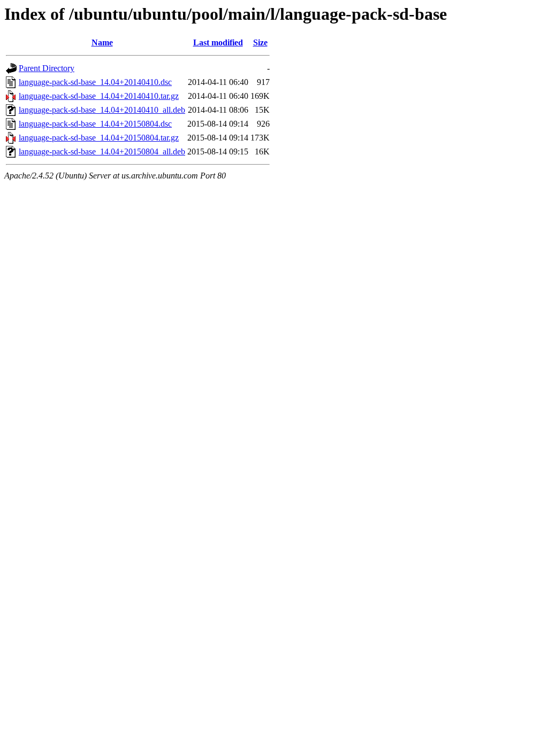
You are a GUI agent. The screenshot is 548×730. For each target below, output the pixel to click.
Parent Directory (46, 68)
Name (102, 42)
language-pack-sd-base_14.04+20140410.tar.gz (99, 95)
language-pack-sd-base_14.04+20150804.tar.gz (99, 137)
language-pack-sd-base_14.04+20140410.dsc (95, 82)
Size (260, 42)
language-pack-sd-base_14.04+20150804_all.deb (102, 151)
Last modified (218, 42)
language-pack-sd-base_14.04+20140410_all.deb (102, 109)
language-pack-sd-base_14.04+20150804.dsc (95, 123)
